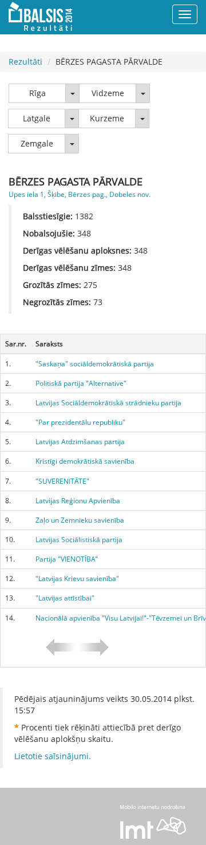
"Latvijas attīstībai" (64, 598)
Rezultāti (25, 61)
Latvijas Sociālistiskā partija (78, 539)
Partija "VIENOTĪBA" (66, 559)
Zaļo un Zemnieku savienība (79, 520)
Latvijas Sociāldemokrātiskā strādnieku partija (108, 403)
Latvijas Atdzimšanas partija (80, 442)
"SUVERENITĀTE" (62, 481)
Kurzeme (107, 118)
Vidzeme (108, 93)
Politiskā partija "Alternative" (80, 383)
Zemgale (37, 143)
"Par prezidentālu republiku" (80, 422)
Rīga (37, 93)
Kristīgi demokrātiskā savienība (84, 461)
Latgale (36, 118)
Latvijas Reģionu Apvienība (77, 501)
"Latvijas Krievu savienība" (77, 578)
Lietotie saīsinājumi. (52, 756)
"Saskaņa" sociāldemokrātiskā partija (94, 364)
